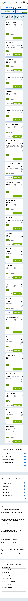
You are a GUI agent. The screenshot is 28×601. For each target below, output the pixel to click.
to (6, 567)
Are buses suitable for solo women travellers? (11, 523)
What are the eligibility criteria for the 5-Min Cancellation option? (11, 554)
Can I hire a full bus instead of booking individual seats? (12, 550)
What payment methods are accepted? (10, 509)
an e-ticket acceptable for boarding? (9, 539)
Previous (2, 16)
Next (23, 16)
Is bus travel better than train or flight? (10, 546)
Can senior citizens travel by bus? (9, 527)
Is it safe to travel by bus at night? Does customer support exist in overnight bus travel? (12, 520)
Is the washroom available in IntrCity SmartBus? (12, 515)
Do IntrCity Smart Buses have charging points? (12, 512)
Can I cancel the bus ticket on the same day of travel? (12, 535)
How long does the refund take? (8, 542)
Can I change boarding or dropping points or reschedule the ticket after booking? (11, 531)
